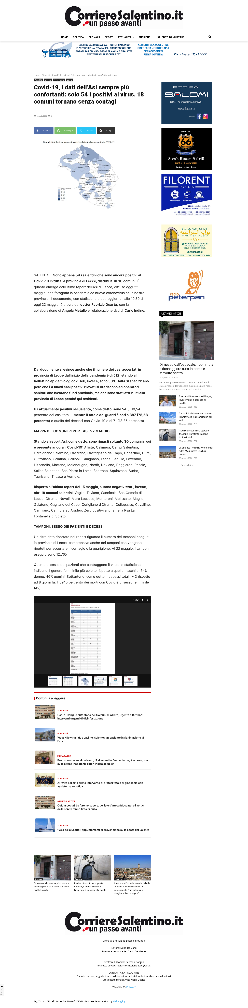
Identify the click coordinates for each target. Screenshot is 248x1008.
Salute (69, 80)
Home (37, 75)
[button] (210, 37)
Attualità (46, 75)
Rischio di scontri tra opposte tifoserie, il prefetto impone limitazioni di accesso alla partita (90, 886)
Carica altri (186, 465)
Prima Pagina (59, 80)
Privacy (2, 991)
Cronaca (48, 80)
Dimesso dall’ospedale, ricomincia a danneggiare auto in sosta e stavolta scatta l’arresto (51, 886)
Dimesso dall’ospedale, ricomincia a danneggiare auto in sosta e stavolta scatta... (186, 369)
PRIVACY (131, 986)
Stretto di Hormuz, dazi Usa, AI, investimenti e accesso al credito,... (195, 400)
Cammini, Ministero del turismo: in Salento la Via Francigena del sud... (196, 417)
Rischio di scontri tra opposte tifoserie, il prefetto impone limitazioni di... (194, 434)
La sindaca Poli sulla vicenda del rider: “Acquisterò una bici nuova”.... (196, 451)
